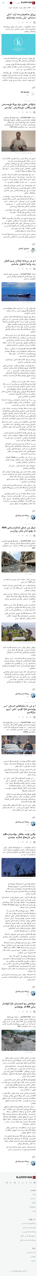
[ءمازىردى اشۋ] (3, 2)
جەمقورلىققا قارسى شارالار (28, 1236)
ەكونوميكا (33, 1207)
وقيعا (20, 8)
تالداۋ (34, 1203)
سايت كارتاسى (31, 1253)
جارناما (33, 1261)
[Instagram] (34, 23)
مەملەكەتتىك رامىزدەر (29, 1232)
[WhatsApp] (30, 23)
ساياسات (33, 1199)
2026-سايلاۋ (27, 8)
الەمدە (34, 1211)
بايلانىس (33, 1257)
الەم (33, 88)
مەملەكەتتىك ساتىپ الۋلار (28, 1240)
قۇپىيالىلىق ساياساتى (29, 1228)
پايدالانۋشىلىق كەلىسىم (29, 1224)
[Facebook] (23, 23)
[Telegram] (26, 23)
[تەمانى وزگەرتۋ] (10, 2)
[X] (19, 23)
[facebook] (27, 1183)
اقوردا (10, 8)
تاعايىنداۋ (15, 8)
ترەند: (34, 8)
